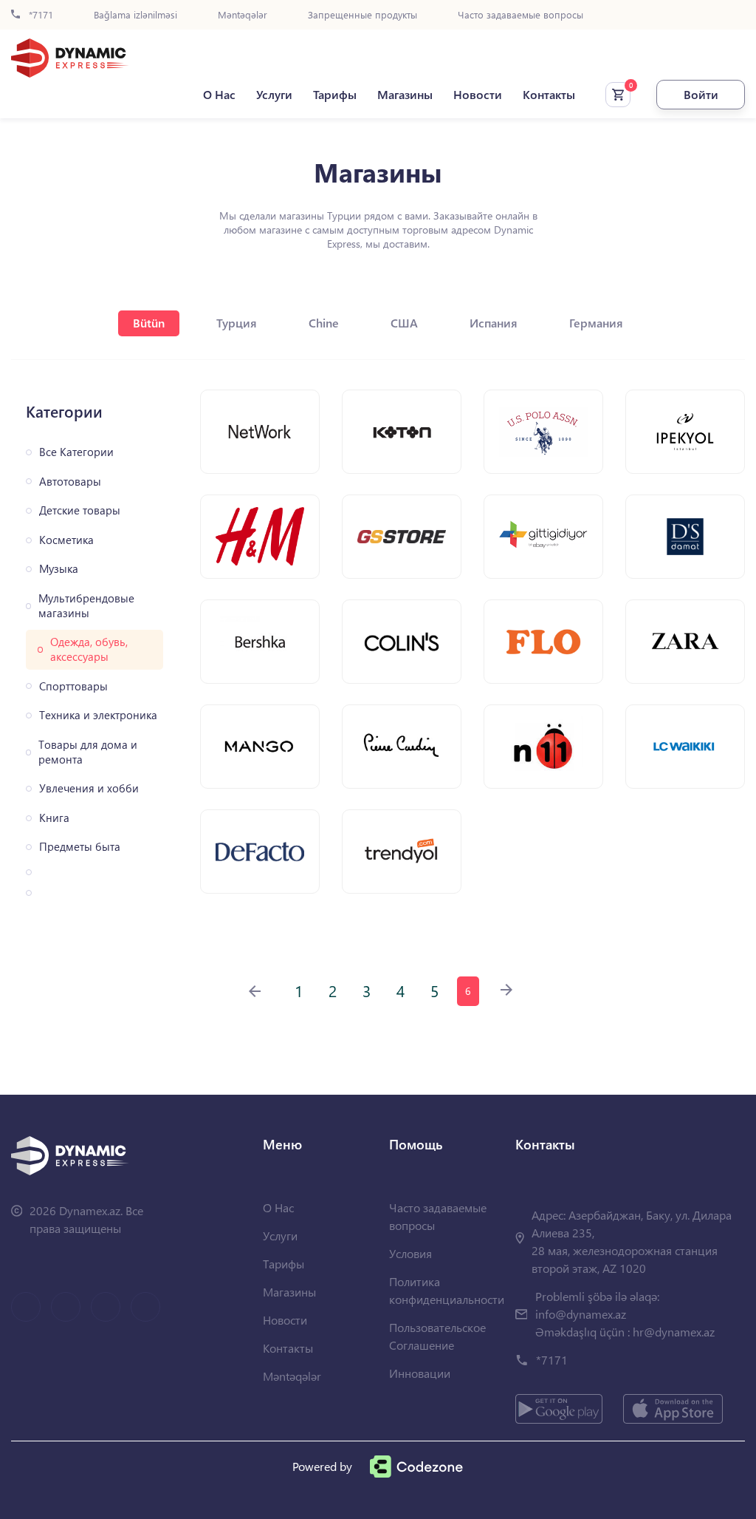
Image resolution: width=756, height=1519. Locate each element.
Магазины (405, 94)
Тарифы (335, 94)
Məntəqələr (242, 15)
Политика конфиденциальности (446, 1290)
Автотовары (70, 482)
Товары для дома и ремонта (87, 752)
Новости (477, 94)
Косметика (66, 540)
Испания (494, 322)
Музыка (58, 569)
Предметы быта (79, 847)
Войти (701, 94)
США (404, 322)
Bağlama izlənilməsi (135, 15)
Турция (236, 322)
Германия (596, 322)
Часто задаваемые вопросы (520, 15)
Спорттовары (73, 686)
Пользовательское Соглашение (437, 1336)
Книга (54, 818)
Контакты (549, 94)
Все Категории (76, 452)
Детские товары (79, 510)
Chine (324, 322)
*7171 (39, 15)
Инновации (419, 1373)
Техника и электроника (98, 715)
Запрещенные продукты (362, 15)
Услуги (274, 94)
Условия (410, 1253)
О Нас (219, 94)
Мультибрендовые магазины (86, 605)
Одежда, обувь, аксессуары (89, 649)
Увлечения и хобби (89, 788)
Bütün (149, 322)
